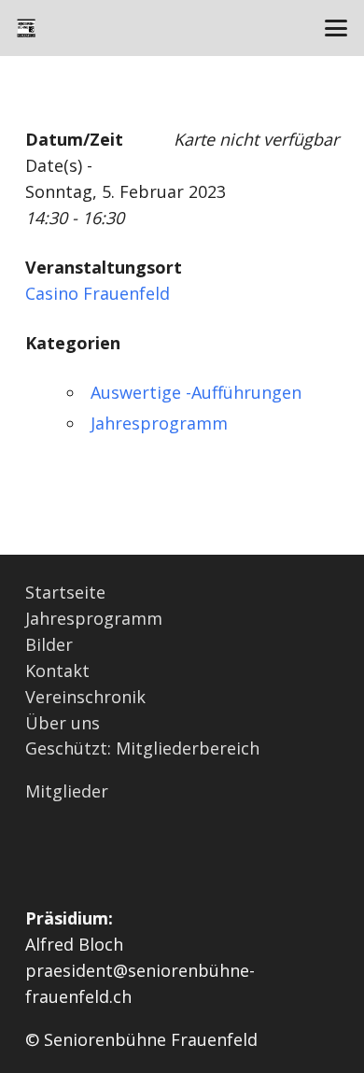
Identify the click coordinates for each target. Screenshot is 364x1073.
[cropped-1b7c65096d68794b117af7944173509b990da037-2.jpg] (26, 28)
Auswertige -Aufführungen (196, 392)
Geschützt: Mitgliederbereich (142, 748)
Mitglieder (66, 791)
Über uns (62, 723)
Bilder (49, 644)
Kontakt (57, 670)
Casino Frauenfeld (97, 293)
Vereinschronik (85, 696)
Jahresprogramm (159, 423)
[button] (336, 28)
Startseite (65, 592)
